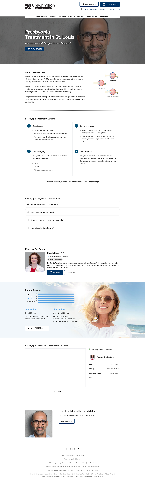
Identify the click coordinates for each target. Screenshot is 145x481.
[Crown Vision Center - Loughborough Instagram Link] (72, 449)
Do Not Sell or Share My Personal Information (89, 476)
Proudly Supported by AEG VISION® (86, 470)
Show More (114, 364)
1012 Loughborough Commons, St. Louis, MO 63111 (101, 9)
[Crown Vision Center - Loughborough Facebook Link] (66, 449)
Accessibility (48, 474)
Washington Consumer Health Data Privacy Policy (57, 476)
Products (71, 16)
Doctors (53, 16)
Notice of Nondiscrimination (62, 474)
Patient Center (92, 16)
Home (32, 474)
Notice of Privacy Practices (94, 474)
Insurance (62, 16)
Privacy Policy (109, 474)
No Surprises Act (79, 474)
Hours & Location (42, 16)
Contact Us (104, 16)
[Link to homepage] (45, 6)
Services (80, 16)
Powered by (60, 470)
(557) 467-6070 (91, 463)
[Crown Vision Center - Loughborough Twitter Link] (79, 449)
